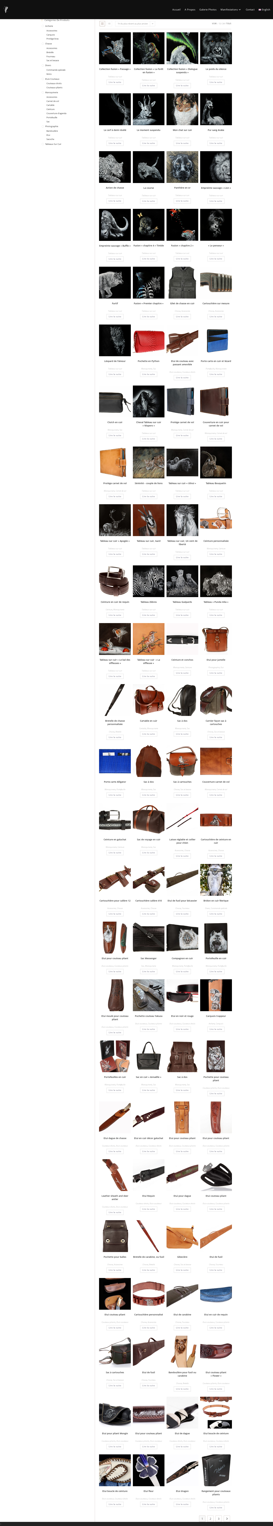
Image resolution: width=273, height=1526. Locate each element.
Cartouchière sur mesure (216, 303)
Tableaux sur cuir (115, 76)
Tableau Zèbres (149, 601)
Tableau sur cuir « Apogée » (115, 540)
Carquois (219, 1023)
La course (148, 187)
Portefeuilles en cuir (115, 1077)
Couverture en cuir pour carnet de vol (216, 424)
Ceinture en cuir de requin (115, 601)
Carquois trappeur (216, 1015)
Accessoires (185, 311)
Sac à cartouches (182, 781)
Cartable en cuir (148, 720)
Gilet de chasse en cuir (182, 303)
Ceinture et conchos (182, 659)
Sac (154, 368)
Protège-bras (52, 38)
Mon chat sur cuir (182, 130)
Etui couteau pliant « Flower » (216, 1374)
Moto (49, 74)
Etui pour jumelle (216, 659)
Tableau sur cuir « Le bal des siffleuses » (115, 661)
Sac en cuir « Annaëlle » (148, 1077)
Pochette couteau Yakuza (148, 1015)
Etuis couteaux (175, 372)
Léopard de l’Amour (115, 361)
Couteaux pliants (121, 966)
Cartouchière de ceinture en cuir (216, 841)
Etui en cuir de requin (216, 1314)
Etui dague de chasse (115, 1138)
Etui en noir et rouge (182, 1015)
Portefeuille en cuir (216, 958)
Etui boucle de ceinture (216, 1433)
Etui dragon (182, 1491)
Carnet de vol (188, 429)
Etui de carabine (182, 1314)
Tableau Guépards (182, 601)
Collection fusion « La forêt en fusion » (148, 71)
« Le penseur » (216, 245)
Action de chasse (115, 187)
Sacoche (50, 139)
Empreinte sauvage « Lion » (216, 187)
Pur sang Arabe (216, 130)
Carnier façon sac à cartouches (216, 722)
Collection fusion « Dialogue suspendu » (182, 71)
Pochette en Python (148, 361)
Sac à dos (182, 720)
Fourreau (185, 908)
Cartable (142, 728)
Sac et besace (219, 731)
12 (220, 23)
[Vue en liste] (109, 23)
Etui (222, 667)
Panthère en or (182, 187)
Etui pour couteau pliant (115, 958)
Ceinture (222, 548)
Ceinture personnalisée (216, 540)
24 (223, 23)
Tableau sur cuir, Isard (149, 540)
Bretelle (118, 731)
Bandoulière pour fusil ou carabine (182, 1374)
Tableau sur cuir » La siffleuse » (148, 661)
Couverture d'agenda (56, 113)
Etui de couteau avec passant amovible (182, 363)
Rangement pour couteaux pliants (216, 1493)
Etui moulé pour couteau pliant (114, 1017)
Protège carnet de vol (182, 422)
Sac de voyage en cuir (148, 839)
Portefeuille (210, 368)
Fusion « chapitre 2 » (182, 245)
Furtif (115, 303)
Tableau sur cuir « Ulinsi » (182, 483)
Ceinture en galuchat (115, 839)
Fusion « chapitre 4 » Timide (148, 245)
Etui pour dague (182, 1195)
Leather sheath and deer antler (115, 1197)
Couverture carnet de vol (216, 781)
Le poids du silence (216, 69)
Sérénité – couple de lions (149, 483)
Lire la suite (115, 82)
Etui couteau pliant (216, 1195)
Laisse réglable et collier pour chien (182, 841)
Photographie (214, 667)
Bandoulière (52, 130)
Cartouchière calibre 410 (148, 900)
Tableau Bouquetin (216, 483)
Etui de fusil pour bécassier (182, 900)
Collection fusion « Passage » (115, 69)
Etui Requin (148, 1195)
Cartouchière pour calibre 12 (115, 900)
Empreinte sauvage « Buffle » (115, 245)
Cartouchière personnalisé (148, 1314)
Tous (228, 23)
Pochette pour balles (115, 1256)
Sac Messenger (149, 958)
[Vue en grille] (102, 23)
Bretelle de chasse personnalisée (115, 722)
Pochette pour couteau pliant (216, 1078)
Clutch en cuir (114, 422)
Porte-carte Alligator (115, 781)
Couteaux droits (188, 372)
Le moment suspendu (148, 130)
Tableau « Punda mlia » (216, 601)
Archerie (212, 1023)
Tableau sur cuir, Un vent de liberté (182, 542)
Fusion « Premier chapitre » (149, 303)
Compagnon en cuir (182, 958)
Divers (207, 908)
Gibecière (182, 1256)
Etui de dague (182, 1433)
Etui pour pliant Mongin (115, 1433)
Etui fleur (149, 1491)
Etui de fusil (216, 1256)
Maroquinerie (146, 368)
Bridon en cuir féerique (215, 900)
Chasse (177, 311)
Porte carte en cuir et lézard (216, 361)
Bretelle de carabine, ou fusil (148, 1256)
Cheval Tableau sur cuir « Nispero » (148, 424)
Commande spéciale (219, 908)
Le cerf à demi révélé (115, 130)
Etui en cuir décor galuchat (148, 1138)
